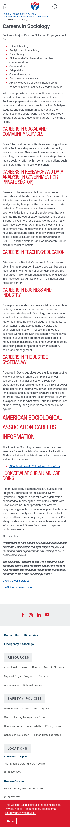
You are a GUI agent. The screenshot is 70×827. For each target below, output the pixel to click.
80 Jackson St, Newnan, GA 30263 (23, 788)
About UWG (11, 667)
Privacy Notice (13, 808)
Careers (43, 676)
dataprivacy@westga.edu (20, 812)
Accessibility (34, 726)
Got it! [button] (10, 821)
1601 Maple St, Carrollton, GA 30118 (24, 763)
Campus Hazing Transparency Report (25, 717)
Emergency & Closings (19, 644)
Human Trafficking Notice (47, 734)
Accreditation (11, 685)
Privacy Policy (53, 726)
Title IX (26, 708)
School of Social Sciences (20, 16)
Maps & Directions (54, 667)
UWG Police (11, 708)
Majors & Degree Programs (19, 676)
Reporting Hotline (13, 726)
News (25, 667)
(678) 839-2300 (12, 796)
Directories (31, 635)
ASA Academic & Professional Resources (34, 466)
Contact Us (11, 635)
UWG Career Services (16, 580)
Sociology (43, 16)
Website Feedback (33, 685)
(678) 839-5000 (12, 771)
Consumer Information (16, 734)
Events (36, 667)
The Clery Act (41, 708)
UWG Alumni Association (18, 587)
